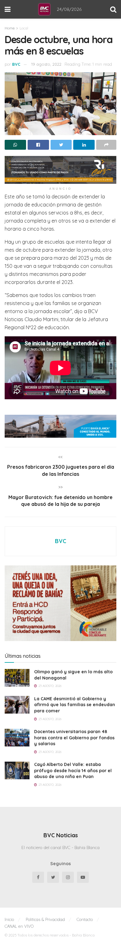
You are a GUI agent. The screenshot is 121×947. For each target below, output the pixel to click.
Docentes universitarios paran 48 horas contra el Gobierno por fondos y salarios (74, 737)
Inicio (9, 919)
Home (10, 28)
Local (24, 28)
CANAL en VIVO (19, 926)
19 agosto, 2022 (46, 64)
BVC (16, 64)
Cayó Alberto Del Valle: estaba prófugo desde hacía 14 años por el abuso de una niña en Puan (73, 770)
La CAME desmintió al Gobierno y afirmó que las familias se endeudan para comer (74, 705)
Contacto (85, 919)
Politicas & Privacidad (45, 919)
